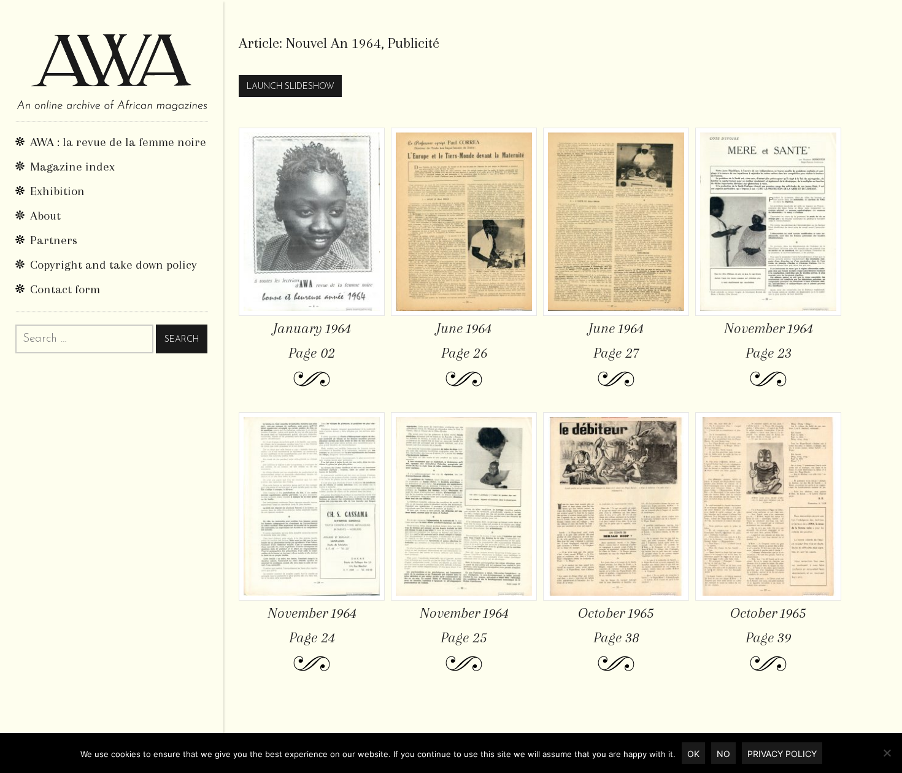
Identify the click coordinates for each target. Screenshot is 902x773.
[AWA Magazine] (111, 60)
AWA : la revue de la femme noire (118, 142)
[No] (887, 753)
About (45, 216)
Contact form (65, 289)
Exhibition (57, 191)
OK (693, 753)
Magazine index (72, 167)
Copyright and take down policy (113, 265)
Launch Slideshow (290, 86)
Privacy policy (782, 753)
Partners (53, 240)
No (723, 753)
